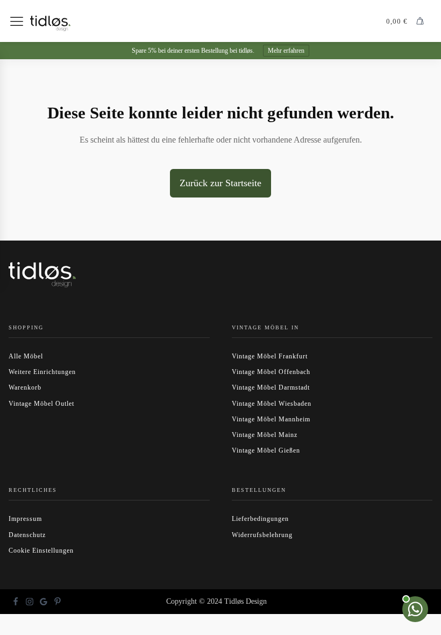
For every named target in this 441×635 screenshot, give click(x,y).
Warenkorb (25, 387)
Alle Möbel (26, 356)
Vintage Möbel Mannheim (271, 419)
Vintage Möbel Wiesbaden (271, 403)
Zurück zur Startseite (220, 183)
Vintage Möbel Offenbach (271, 372)
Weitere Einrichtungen (42, 372)
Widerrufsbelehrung (262, 535)
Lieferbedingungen (260, 519)
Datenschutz (27, 535)
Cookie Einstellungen (41, 550)
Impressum (25, 519)
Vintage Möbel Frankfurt (270, 356)
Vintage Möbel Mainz (264, 435)
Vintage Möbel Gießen (266, 450)
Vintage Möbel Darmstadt (271, 387)
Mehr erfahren (286, 50)
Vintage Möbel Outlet (41, 403)
